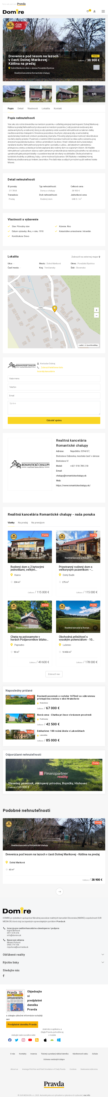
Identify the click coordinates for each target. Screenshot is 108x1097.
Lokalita (46, 108)
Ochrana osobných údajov (54, 1059)
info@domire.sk (14, 935)
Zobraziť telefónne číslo (52, 367)
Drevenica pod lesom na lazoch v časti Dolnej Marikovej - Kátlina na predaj (53, 854)
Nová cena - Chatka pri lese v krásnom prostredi (64, 715)
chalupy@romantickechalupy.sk (71, 475)
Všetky (11, 522)
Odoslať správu (54, 420)
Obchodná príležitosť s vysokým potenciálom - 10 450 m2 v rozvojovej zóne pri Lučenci (77, 638)
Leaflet (81, 345)
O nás (12, 1054)
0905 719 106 (13, 945)
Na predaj (23, 522)
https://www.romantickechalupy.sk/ (73, 485)
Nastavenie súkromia (89, 1069)
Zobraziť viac (54, 674)
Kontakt (58, 108)
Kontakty (22, 1054)
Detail (20, 108)
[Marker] (52, 305)
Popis (11, 108)
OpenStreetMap (92, 345)
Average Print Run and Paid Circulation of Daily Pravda (43, 1069)
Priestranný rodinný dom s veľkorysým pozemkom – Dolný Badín (75, 568)
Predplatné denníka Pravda (22, 1024)
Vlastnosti (32, 108)
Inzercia (34, 1054)
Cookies (73, 1069)
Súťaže (95, 1054)
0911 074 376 (13, 933)
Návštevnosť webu (80, 1054)
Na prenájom (38, 522)
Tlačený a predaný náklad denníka (54, 1054)
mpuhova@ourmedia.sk (17, 947)
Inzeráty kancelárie (46, 371)
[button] (96, 315)
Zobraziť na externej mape (84, 257)
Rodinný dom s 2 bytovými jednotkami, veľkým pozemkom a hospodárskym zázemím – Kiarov (29, 568)
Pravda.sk (61, 921)
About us (14, 1069)
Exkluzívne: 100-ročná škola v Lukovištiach (61, 731)
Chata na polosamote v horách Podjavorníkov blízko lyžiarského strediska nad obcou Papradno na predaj (29, 638)
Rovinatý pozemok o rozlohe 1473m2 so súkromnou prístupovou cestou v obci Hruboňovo (66, 697)
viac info (86, 1095)
